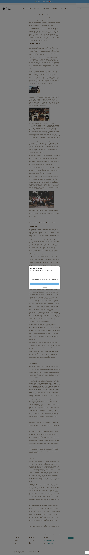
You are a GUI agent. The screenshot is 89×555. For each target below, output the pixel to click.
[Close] (59, 266)
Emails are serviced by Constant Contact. (50, 280)
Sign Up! (44, 283)
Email (31, 273)
